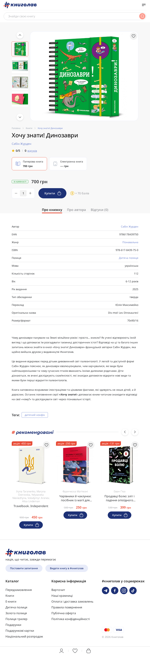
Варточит (58, 590)
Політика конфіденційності (70, 619)
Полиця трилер (16, 619)
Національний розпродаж (24, 636)
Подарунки (13, 625)
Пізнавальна (130, 242)
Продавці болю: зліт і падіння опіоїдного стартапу (119, 498)
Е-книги (10, 601)
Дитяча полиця (128, 258)
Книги (29, 128)
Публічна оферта (63, 613)
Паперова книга (33, 164)
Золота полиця (16, 613)
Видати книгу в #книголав (66, 568)
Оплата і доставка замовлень (72, 601)
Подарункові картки (19, 631)
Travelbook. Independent (31, 506)
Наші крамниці (62, 596)
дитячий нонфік (35, 415)
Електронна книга (71, 164)
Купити (50, 193)
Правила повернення (66, 607)
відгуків (32, 150)
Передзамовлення (18, 590)
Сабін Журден (129, 226)
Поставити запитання (24, 568)
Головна (16, 128)
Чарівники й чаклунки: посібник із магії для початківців (75, 498)
